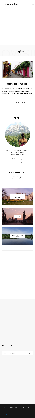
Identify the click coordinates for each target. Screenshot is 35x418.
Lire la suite (17, 162)
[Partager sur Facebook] (16, 102)
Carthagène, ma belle (17, 84)
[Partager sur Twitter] (19, 102)
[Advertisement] (17, 27)
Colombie (12, 81)
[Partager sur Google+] (22, 102)
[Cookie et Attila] (12, 4)
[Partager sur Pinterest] (24, 102)
